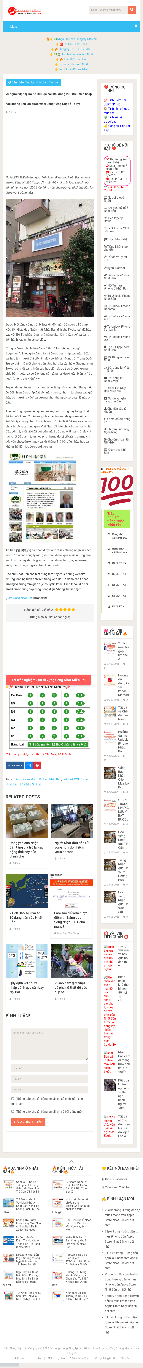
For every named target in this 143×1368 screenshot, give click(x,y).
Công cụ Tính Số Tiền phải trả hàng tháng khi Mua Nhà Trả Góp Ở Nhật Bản (28, 1186)
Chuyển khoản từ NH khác (116, 441)
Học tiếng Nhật (106, 1358)
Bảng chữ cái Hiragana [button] (119, 536)
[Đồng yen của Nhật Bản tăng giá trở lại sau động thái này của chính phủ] (27, 821)
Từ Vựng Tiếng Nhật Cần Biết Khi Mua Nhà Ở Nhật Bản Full (28, 1296)
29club (109, 1210)
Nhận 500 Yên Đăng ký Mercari (77, 39)
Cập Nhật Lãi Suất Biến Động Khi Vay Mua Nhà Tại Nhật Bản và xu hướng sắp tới (20, 1279)
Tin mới (53, 82)
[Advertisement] (50, 144)
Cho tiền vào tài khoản (115, 410)
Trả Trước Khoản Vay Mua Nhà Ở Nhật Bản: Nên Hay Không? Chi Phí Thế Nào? (21, 1206)
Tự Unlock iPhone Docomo (117, 307)
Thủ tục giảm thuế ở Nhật (116, 161)
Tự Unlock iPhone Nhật (73, 69)
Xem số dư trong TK (117, 420)
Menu (14, 26)
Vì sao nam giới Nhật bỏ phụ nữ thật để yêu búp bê (71, 987)
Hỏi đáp (126, 1358)
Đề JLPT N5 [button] (119, 563)
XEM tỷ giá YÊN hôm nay (116, 230)
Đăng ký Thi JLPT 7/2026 (75, 49)
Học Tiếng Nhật (118, 239)
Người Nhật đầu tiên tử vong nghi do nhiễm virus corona (71, 847)
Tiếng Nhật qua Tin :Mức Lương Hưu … (123, 870)
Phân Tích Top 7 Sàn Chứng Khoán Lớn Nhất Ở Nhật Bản (77, 1242)
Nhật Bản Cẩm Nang (68, 933)
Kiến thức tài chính (75, 59)
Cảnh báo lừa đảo (25, 779)
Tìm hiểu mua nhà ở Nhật (77, 54)
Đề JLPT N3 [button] (119, 584)
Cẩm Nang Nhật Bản (20, 598)
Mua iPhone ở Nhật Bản (116, 167)
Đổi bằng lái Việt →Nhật (116, 369)
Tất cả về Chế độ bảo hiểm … (123, 713)
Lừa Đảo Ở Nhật (30, 784)
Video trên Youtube (117, 1187)
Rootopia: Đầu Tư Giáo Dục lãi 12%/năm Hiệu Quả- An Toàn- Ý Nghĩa (78, 1259)
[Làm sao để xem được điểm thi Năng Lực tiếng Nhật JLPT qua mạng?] (71, 891)
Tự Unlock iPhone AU (117, 318)
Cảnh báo (18, 82)
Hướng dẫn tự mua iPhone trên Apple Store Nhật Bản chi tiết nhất (120, 1284)
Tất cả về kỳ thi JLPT (115, 258)
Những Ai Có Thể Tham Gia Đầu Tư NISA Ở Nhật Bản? (77, 1296)
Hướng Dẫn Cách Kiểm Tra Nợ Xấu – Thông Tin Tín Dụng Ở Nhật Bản (28, 1242)
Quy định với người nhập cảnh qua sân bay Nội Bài (26, 987)
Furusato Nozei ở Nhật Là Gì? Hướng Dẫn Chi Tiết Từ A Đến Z (77, 1186)
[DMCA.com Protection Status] (9, 1365)
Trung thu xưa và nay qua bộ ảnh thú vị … (123, 956)
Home (20, 1358)
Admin (12, 112)
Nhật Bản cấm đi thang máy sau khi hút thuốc (124, 1062)
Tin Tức (37, 1358)
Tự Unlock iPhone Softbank (117, 328)
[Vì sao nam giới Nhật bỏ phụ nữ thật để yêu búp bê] (72, 961)
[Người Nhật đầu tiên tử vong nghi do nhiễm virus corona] (72, 821)
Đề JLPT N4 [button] (119, 574)
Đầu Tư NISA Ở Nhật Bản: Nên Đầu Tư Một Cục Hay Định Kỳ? (78, 1224)
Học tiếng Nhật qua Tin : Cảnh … (124, 839)
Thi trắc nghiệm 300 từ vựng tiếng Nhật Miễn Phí (48, 680)
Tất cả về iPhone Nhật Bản (116, 276)
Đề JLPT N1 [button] (119, 606)
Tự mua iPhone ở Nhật (73, 64)
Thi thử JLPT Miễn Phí (116, 180)
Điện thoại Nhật (80, 1358)
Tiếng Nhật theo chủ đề (116, 248)
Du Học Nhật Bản (36, 82)
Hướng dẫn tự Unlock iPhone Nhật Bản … (123, 741)
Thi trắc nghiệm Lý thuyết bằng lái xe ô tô (58, 744)
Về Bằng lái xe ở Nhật (116, 359)
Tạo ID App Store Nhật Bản (117, 348)
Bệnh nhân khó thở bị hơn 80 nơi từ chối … (123, 988)
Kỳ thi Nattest (116, 268)
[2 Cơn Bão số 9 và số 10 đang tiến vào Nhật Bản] (27, 891)
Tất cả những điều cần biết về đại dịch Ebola (124, 1126)
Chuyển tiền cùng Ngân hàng (116, 430)
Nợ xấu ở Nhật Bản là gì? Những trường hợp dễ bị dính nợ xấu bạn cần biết (28, 1259)
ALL (80, 695)
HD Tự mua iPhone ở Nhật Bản (116, 287)
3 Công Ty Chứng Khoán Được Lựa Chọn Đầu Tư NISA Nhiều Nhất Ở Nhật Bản (70, 1279)
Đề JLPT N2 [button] (119, 595)
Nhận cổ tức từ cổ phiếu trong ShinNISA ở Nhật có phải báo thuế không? (71, 1206)
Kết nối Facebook (116, 1179)
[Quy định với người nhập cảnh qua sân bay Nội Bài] (27, 961)
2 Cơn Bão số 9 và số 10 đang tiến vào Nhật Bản (25, 917)
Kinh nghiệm (57, 1358)
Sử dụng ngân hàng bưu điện (115, 400)
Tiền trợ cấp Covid (113, 219)
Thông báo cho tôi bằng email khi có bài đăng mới (49, 1111)
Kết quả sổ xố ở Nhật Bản (116, 209)
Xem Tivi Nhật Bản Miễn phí (115, 389)
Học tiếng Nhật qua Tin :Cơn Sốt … (123, 902)
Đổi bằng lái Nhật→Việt (113, 379)
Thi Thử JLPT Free (75, 44)
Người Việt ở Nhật (114, 199)
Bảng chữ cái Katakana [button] (119, 550)
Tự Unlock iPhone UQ (117, 338)
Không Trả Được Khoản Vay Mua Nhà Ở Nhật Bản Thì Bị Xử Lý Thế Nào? (28, 1224)
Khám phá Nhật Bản (115, 451)
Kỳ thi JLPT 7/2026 (115, 174)
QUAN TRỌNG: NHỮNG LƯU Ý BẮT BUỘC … (123, 809)
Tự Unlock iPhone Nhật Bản (117, 297)
